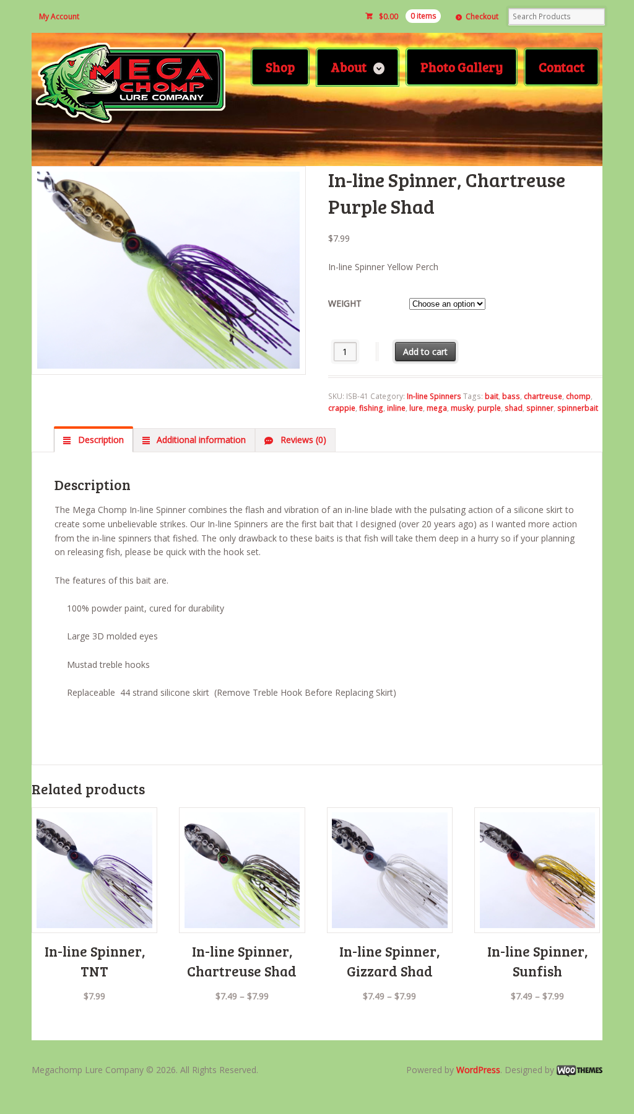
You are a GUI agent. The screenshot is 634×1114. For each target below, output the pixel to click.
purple (489, 408)
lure (416, 408)
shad (514, 408)
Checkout (482, 16)
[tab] (93, 440)
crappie (341, 408)
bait (491, 396)
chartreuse (543, 396)
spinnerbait (577, 408)
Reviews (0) (302, 439)
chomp (578, 396)
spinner (540, 408)
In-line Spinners (434, 396)
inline (396, 408)
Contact (561, 67)
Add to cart (425, 351)
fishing (371, 408)
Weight (345, 303)
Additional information (200, 439)
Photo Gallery (461, 67)
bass (511, 396)
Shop (280, 67)
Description (100, 439)
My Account (59, 16)
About (349, 67)
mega (437, 408)
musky (462, 408)
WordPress (478, 1070)
